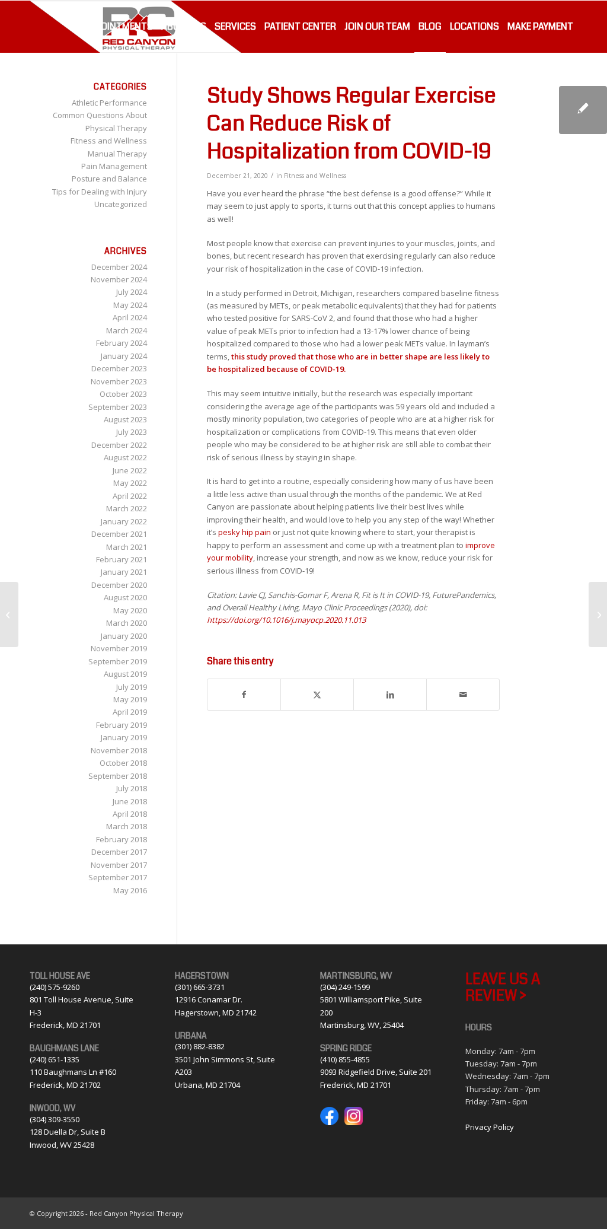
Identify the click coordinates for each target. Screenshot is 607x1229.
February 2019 (121, 724)
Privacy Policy (489, 1127)
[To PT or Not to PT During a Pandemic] (9, 614)
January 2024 (124, 356)
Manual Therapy (117, 153)
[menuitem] (118, 27)
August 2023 (125, 419)
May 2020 (130, 610)
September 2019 (117, 661)
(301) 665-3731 (200, 987)
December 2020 (119, 585)
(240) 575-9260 (54, 987)
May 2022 (130, 482)
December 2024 (119, 267)
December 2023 (119, 368)
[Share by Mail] (463, 694)
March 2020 (126, 622)
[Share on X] (317, 694)
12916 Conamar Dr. (208, 999)
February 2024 (121, 343)
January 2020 (124, 636)
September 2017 (117, 877)
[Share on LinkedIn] (390, 694)
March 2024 (126, 330)
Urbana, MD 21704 (207, 1085)
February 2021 (121, 559)
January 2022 (124, 521)
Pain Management (114, 166)
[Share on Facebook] (243, 694)
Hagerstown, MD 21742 (216, 1012)
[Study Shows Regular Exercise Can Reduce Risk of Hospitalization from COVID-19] (583, 110)
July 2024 (131, 291)
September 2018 (117, 775)
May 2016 (130, 890)
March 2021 (126, 547)
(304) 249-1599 (345, 987)
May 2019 (130, 699)
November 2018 (119, 750)
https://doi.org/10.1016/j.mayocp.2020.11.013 (286, 619)
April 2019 (130, 711)
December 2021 (119, 533)
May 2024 (130, 305)
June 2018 (130, 801)
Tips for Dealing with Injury (99, 191)
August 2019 (125, 673)
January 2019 (124, 737)
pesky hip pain (244, 532)
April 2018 (130, 813)
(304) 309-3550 (54, 1119)
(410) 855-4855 (345, 1059)
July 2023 (131, 431)
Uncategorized (120, 204)
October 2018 (123, 762)
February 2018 (121, 839)
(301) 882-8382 (200, 1046)
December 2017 (119, 851)
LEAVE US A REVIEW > (502, 988)
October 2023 (123, 394)
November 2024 (119, 279)
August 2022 (125, 457)
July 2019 (131, 687)
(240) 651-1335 (54, 1059)
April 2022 (130, 496)
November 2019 (119, 648)
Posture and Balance (109, 178)
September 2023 (117, 407)
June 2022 (130, 470)
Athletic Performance (109, 102)
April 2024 (130, 317)
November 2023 (119, 381)
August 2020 (125, 597)
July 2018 (131, 788)
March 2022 (126, 508)
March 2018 (126, 826)
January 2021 (124, 571)
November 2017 (119, 864)
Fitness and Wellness (315, 175)
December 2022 (119, 445)
